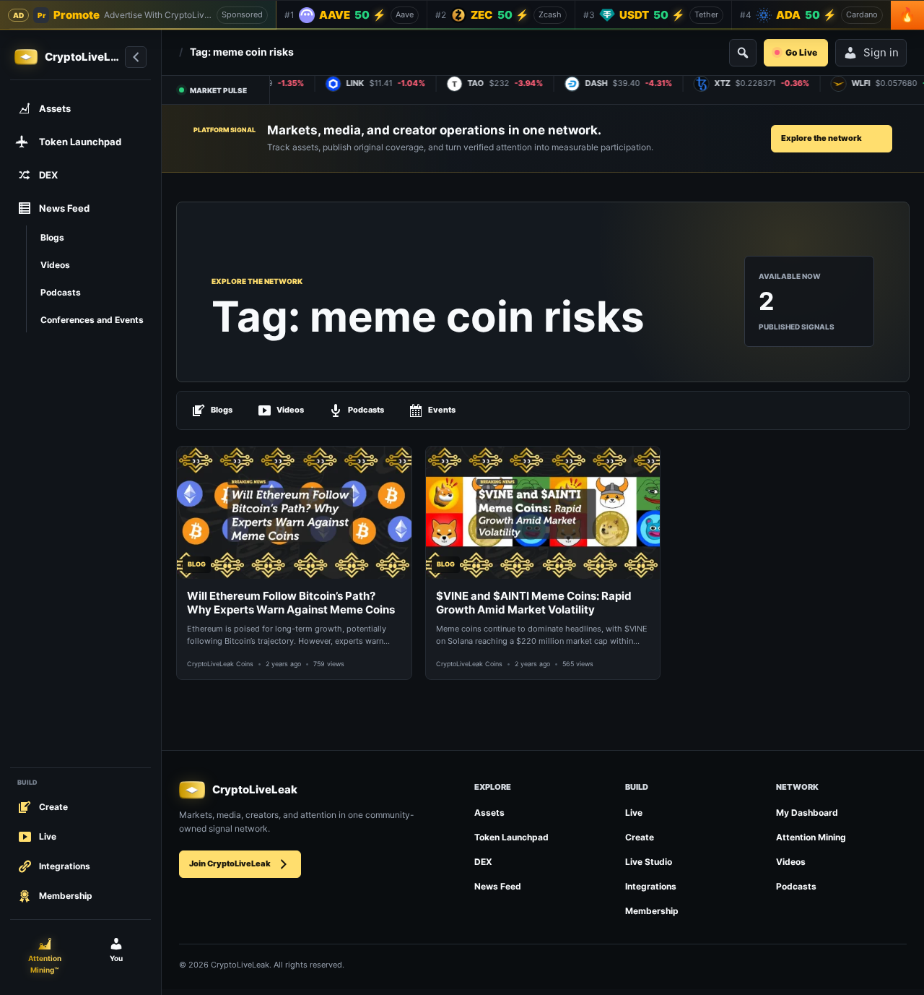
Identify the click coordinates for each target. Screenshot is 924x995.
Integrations (650, 886)
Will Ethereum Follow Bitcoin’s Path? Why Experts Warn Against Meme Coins (291, 603)
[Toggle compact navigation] (136, 57)
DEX (483, 861)
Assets (489, 812)
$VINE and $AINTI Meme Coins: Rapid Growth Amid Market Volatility (534, 603)
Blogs (221, 410)
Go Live (801, 52)
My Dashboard (807, 812)
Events (442, 410)
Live (633, 812)
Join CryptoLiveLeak (230, 863)
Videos (290, 410)
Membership (652, 910)
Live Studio (648, 861)
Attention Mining (811, 837)
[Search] (743, 52)
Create (639, 837)
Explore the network (821, 138)
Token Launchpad (511, 837)
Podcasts (366, 410)
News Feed (497, 886)
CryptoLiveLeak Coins (220, 664)
